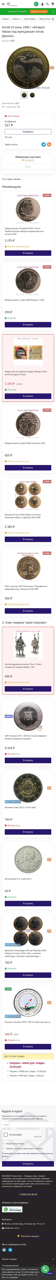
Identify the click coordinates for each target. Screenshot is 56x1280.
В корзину (28, 253)
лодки (9, 179)
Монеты (16, 19)
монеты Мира (29, 19)
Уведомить (28, 132)
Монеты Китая (45, 19)
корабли (17, 179)
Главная (5, 19)
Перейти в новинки (38, 11)
